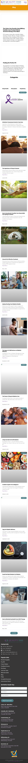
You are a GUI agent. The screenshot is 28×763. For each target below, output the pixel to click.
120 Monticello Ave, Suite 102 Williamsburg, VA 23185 (8, 740)
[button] (14, 633)
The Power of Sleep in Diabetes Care (10, 396)
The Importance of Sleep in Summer (10, 168)
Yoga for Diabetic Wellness (8, 529)
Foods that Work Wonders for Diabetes (11, 574)
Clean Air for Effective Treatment (10, 259)
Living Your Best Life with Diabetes (10, 439)
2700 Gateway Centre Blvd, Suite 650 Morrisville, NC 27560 (9, 746)
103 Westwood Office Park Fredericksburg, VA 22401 (7, 720)
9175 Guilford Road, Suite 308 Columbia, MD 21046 (8, 713)
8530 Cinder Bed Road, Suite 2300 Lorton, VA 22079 (9, 707)
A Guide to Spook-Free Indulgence (10, 484)
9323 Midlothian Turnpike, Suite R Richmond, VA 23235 (9, 726)
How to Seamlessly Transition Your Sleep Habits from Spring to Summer (13, 213)
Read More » (5, 129)
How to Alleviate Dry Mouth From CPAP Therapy (13, 619)
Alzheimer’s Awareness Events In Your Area (12, 122)
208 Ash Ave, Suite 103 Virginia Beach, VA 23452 (7, 733)
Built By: (14, 761)
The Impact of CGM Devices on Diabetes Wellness (11, 351)
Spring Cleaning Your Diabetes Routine (11, 304)
